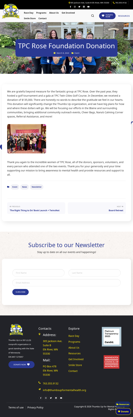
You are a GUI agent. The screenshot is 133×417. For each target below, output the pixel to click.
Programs (41, 12)
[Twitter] (79, 7)
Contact (42, 18)
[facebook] (70, 7)
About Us (54, 12)
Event (14, 187)
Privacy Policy (35, 407)
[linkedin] (84, 7)
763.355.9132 (121, 2)
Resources (124, 404)
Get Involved (68, 12)
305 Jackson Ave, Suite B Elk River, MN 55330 (90, 2)
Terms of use (16, 407)
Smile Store (30, 18)
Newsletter (37, 187)
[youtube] (88, 7)
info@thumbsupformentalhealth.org (64, 390)
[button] (92, 15)
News (24, 187)
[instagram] (75, 7)
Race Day (28, 12)
